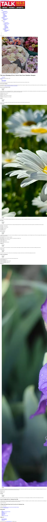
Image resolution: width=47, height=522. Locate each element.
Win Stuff (3, 12)
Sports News (3, 17)
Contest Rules (4, 15)
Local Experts (6, 27)
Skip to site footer (7, 0)
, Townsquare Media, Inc (9, 521)
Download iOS (5, 11)
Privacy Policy (3, 514)
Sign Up (4, 14)
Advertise (6, 31)
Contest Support (5, 16)
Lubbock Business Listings (5, 515)
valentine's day (5, 507)
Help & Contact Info (5, 18)
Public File (3, 512)
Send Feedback (5, 19)
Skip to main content (2, 0)
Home (4, 21)
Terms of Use (3, 513)
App (2, 10)
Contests (6, 25)
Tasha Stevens (2, 78)
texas (7, 507)
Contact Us (4, 29)
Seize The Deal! (5, 13)
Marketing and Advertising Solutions (6, 511)
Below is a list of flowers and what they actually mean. (11, 85)
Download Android (7, 23)
